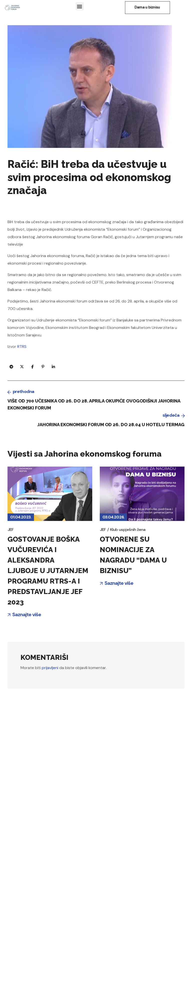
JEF (11, 529)
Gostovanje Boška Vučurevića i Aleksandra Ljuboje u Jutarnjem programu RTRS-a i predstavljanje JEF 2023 (48, 570)
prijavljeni (50, 667)
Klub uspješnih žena (128, 529)
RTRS (21, 346)
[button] (80, 6)
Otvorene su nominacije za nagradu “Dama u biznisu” (133, 555)
